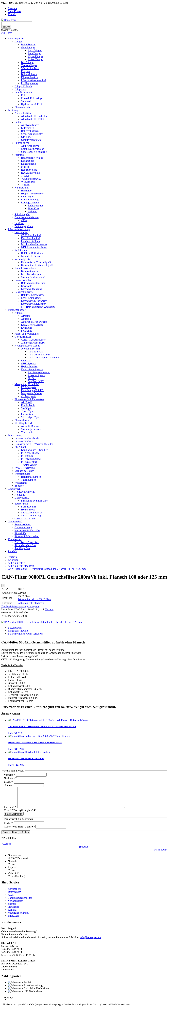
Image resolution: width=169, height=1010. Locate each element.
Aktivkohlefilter (16, 562)
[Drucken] (84, 846)
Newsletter (13, 906)
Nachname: (11, 778)
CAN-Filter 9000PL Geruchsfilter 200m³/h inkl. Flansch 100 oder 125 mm (47, 568)
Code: (20, 810)
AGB (11, 894)
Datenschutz (14, 891)
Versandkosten (15, 900)
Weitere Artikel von (34, 599)
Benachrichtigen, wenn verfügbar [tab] (25, 633)
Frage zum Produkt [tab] (18, 630)
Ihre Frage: (10, 807)
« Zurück (6, 843)
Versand (49, 609)
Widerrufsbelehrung (18, 912)
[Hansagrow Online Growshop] (8, 20)
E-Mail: (9, 781)
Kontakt (12, 909)
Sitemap (12, 903)
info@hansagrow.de (90, 937)
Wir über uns (14, 888)
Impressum (13, 915)
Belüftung (13, 559)
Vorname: (10, 774)
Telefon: (8, 785)
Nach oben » (161, 849)
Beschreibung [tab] (15, 627)
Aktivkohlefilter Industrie (21, 565)
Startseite (12, 557)
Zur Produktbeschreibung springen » (20, 606)
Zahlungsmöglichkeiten (20, 897)
